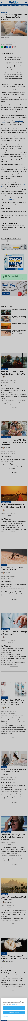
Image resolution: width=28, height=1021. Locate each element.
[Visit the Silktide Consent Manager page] (23, 1016)
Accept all (14, 1008)
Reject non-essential (14, 1012)
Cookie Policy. (15, 1004)
